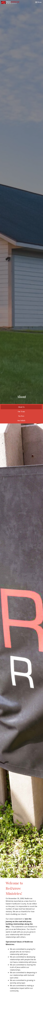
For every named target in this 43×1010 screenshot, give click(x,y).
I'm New (21, 416)
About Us (21, 407)
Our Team (21, 411)
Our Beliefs (21, 420)
